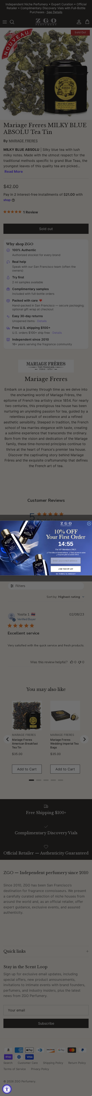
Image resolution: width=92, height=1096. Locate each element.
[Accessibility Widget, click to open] (7, 1089)
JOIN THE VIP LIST (65, 569)
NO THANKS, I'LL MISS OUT (65, 574)
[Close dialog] (89, 523)
